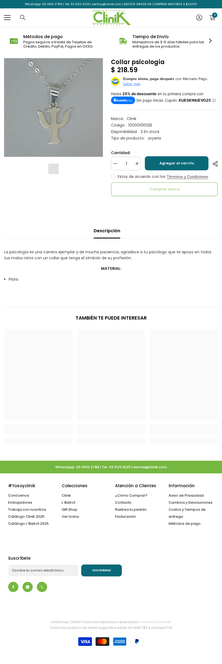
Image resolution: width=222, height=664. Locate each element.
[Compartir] (213, 163)
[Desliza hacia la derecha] (210, 41)
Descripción (107, 231)
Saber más (132, 84)
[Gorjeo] (42, 587)
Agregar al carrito (176, 163)
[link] (56, 41)
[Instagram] (27, 587)
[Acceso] (199, 18)
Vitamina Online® (156, 622)
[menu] (7, 17)
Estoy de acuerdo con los (141, 176)
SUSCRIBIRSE (101, 570)
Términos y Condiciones (187, 176)
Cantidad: (120, 152)
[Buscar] (22, 17)
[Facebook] (13, 587)
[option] (53, 107)
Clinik (131, 118)
